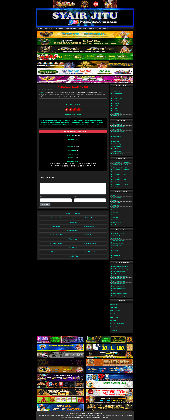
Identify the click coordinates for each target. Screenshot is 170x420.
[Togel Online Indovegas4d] (109, 407)
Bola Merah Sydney (117, 238)
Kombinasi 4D (56, 252)
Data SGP (73, 415)
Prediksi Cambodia (117, 98)
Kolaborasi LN (90, 252)
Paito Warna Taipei (117, 144)
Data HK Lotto (79, 417)
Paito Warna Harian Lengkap (119, 296)
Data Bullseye (115, 205)
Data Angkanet (114, 317)
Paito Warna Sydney (117, 129)
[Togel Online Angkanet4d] (109, 384)
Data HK (68, 415)
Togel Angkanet (114, 307)
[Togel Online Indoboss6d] (109, 339)
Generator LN (56, 218)
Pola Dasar (73, 239)
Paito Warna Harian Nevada (119, 288)
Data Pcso (115, 207)
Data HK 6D (115, 220)
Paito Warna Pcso (116, 136)
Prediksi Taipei (116, 110)
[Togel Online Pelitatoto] (85, 72)
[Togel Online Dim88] (85, 42)
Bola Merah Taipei (117, 253)
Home (40, 28)
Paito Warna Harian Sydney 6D (120, 293)
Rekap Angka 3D (91, 226)
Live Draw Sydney (71, 28)
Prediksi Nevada (116, 113)
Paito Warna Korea (117, 139)
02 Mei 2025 (43, 89)
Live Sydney (113, 320)
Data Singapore (116, 195)
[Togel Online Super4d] (85, 49)
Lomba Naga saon (115, 314)
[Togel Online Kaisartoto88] (60, 400)
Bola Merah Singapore (118, 233)
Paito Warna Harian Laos (118, 283)
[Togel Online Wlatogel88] (60, 384)
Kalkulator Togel (74, 256)
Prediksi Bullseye (116, 101)
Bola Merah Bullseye (117, 243)
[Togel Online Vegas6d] (60, 362)
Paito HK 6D (92, 28)
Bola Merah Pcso (116, 245)
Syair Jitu (41, 92)
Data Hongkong (116, 197)
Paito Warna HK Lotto (70, 417)
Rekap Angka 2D (73, 230)
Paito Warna (82, 28)
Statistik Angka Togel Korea (119, 177)
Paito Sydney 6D (103, 28)
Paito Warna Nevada (117, 146)
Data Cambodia (116, 202)
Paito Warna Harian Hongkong (120, 269)
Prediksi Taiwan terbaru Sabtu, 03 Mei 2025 (52, 120)
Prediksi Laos (115, 108)
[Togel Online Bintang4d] (60, 377)
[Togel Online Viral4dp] (85, 79)
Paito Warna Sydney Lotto (101, 417)
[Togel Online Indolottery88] (109, 377)
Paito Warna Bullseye (117, 134)
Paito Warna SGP (61, 415)
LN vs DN (73, 247)
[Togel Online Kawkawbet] (60, 354)
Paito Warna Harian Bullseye (119, 276)
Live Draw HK (48, 28)
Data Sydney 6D (116, 222)
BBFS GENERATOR (74, 213)
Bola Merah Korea (117, 248)
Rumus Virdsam (114, 304)
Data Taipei (115, 215)
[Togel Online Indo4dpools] (60, 407)
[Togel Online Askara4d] (60, 369)
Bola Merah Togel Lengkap (119, 258)
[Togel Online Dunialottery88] (109, 362)
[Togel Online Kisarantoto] (85, 64)
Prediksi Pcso (115, 103)
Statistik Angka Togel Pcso (119, 174)
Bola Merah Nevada (117, 255)
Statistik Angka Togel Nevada (120, 184)
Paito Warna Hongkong (118, 126)
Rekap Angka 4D (56, 235)
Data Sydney (115, 200)
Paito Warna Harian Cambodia (120, 273)
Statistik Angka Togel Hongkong (120, 164)
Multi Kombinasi (91, 243)
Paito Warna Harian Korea (118, 281)
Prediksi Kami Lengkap (118, 115)
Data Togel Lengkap (117, 224)
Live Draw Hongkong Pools (117, 323)
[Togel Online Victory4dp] (60, 347)
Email (75, 196)
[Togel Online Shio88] (109, 400)
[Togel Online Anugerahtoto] (109, 369)
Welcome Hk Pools (115, 330)
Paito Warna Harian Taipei (118, 286)
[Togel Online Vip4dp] (109, 354)
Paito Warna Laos (116, 141)
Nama (41, 196)
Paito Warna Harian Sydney (119, 271)
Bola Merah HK (116, 235)
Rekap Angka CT (56, 226)
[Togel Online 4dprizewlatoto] (60, 392)
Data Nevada (115, 217)
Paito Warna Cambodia (118, 131)
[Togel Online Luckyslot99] (109, 347)
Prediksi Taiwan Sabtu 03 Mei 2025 (73, 87)
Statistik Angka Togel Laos (119, 179)
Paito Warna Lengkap (117, 153)
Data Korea (115, 210)
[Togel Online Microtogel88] (60, 339)
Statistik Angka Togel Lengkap (120, 186)
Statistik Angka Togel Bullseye (120, 172)
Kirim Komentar (45, 204)
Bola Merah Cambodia (118, 240)
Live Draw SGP (59, 28)
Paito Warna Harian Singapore (120, 266)
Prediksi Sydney (116, 96)
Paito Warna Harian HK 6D (119, 291)
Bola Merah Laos (116, 250)
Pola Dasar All (90, 235)
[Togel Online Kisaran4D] (85, 57)
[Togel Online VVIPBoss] (85, 34)
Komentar (51, 89)
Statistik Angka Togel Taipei (119, 182)
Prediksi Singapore (117, 91)
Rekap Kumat (73, 222)
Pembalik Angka (56, 243)
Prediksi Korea (116, 106)
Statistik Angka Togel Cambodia (120, 169)
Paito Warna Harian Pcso (118, 278)
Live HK (112, 89)
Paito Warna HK (42, 415)
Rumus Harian (90, 218)
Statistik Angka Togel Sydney (119, 167)
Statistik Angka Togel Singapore (120, 162)
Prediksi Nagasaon (115, 310)
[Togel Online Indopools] (109, 392)
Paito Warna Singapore (118, 124)
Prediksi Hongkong (117, 93)
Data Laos (115, 212)
